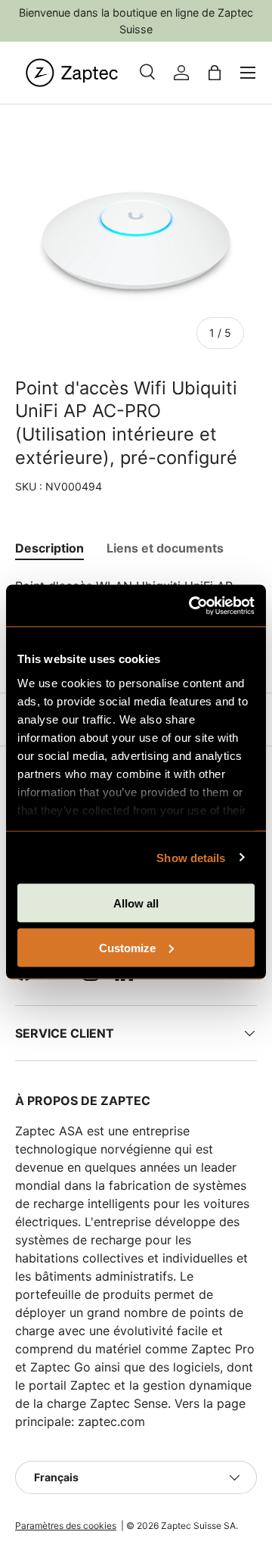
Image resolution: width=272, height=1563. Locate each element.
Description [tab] (49, 548)
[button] (214, 72)
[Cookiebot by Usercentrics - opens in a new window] (192, 605)
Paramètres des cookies (65, 1525)
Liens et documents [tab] (165, 548)
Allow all (136, 903)
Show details (190, 857)
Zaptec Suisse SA (198, 1525)
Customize (127, 947)
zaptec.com (111, 1421)
